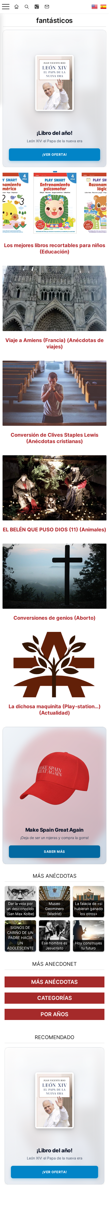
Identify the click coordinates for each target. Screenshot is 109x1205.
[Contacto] (47, 6)
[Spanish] (103, 7)
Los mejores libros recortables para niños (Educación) (54, 248)
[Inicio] (16, 6)
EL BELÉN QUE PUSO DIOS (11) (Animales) (54, 530)
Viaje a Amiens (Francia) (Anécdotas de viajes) (54, 343)
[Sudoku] (37, 6)
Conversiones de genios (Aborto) (54, 618)
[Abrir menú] (5, 7)
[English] (94, 6)
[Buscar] (26, 6)
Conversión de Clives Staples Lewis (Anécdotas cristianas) (54, 438)
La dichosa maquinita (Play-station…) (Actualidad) (55, 709)
